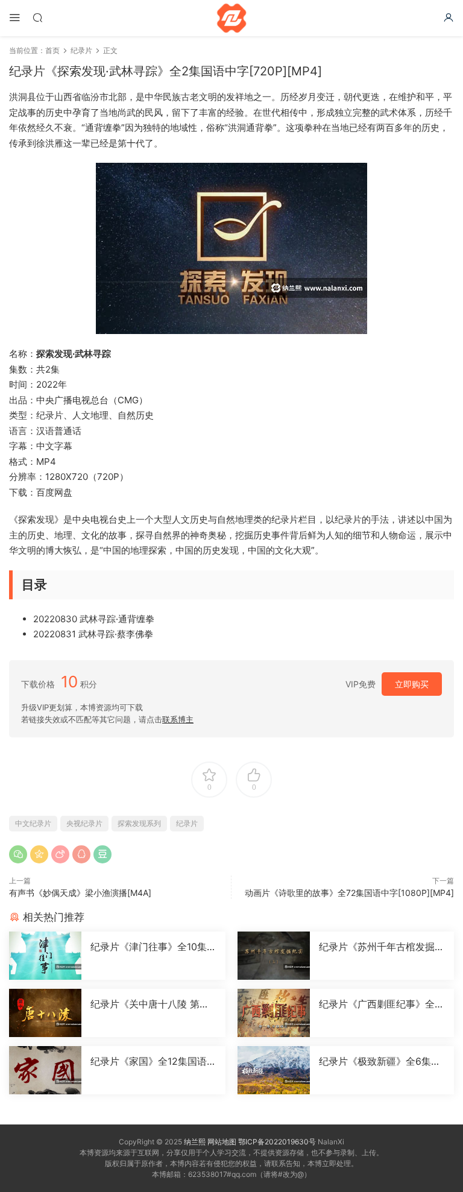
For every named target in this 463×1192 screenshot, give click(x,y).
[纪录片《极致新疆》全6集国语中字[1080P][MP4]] (274, 1070)
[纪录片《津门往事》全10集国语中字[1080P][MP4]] (45, 956)
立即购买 (412, 684)
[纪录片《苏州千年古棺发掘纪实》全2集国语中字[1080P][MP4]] (274, 956)
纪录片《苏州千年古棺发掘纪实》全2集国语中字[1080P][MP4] (381, 947)
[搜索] (37, 17)
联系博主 (178, 719)
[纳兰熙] (231, 18)
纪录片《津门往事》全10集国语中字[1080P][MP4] (153, 947)
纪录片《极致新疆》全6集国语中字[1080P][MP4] (380, 1061)
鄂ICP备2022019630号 (277, 1141)
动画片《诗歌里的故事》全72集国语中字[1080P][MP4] (349, 893)
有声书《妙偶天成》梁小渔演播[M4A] (80, 893)
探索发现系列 (139, 823)
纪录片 (187, 823)
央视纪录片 (84, 823)
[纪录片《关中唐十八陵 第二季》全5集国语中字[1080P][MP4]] (45, 1013)
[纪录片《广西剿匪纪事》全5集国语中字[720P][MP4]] (274, 1013)
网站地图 (221, 1141)
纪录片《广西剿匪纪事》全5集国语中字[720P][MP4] (380, 1004)
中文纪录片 (33, 823)
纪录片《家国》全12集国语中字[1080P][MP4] (153, 1061)
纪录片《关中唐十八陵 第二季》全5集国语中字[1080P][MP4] (149, 1004)
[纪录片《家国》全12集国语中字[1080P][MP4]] (45, 1070)
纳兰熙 (195, 1141)
